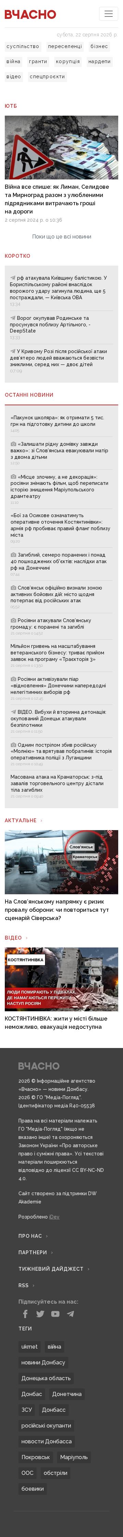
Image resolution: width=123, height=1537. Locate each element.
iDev (54, 1217)
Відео (13, 938)
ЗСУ (27, 1410)
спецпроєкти (47, 76)
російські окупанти (46, 1425)
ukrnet (30, 1346)
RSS (23, 1285)
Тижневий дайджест (51, 1269)
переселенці (65, 46)
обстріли (55, 1473)
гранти (38, 61)
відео (13, 76)
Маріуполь (74, 1457)
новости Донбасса (47, 1441)
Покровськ (36, 1457)
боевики (33, 1489)
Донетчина (67, 1394)
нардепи (99, 61)
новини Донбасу (43, 1362)
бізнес (99, 46)
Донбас (32, 1394)
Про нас (30, 1236)
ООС (27, 1473)
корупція (68, 61)
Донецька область (46, 1378)
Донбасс (54, 1410)
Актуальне (21, 820)
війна (13, 61)
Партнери (32, 1252)
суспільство (22, 46)
